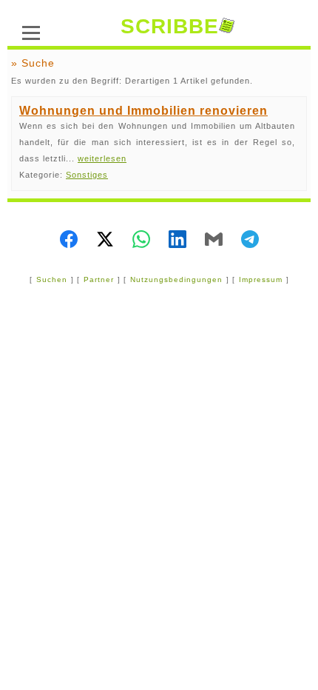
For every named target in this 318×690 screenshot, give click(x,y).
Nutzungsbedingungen (176, 279)
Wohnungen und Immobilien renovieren (143, 110)
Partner (99, 279)
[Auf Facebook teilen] (69, 240)
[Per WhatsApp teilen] (141, 240)
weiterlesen (102, 158)
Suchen (51, 279)
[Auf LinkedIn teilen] (177, 240)
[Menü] (31, 31)
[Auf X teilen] (105, 240)
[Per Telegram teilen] (250, 240)
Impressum (261, 279)
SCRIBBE (170, 26)
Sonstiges (87, 174)
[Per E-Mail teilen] (213, 240)
